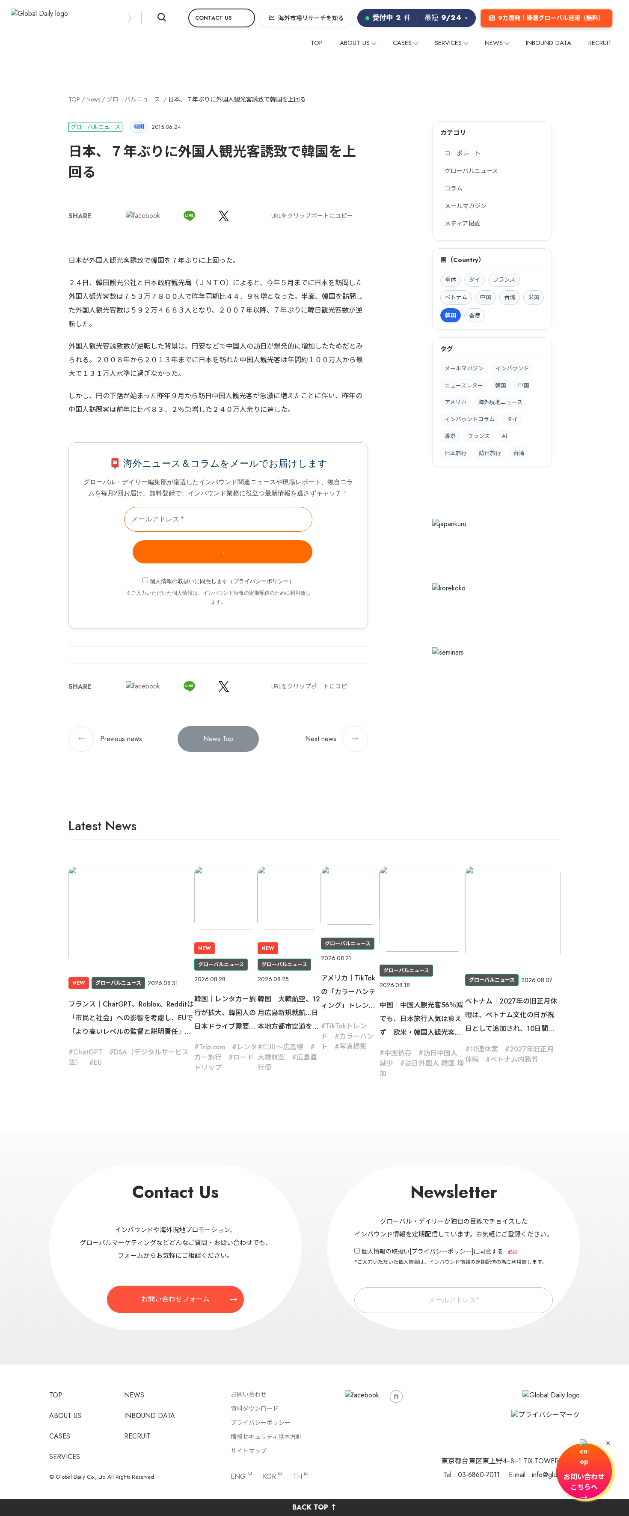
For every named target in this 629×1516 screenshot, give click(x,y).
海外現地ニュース (500, 402)
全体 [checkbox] (450, 280)
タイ (512, 419)
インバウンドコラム (470, 419)
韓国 (500, 385)
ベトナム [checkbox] (456, 297)
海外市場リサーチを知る (311, 18)
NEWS (494, 43)
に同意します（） (222, 581)
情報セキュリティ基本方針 (266, 1437)
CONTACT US (213, 18)
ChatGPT (87, 1052)
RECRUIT (600, 43)
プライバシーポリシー (261, 581)
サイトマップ (249, 1451)
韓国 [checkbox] (450, 315)
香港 (450, 436)
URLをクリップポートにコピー (312, 215)
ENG (238, 1476)
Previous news (110, 739)
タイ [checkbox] (474, 280)
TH (297, 1476)
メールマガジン (466, 206)
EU (98, 1062)
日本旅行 (456, 453)
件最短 (420, 18)
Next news (332, 739)
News (93, 99)
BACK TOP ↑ (314, 1507)
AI (504, 436)
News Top (218, 739)
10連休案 (484, 1049)
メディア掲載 (462, 223)
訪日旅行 (490, 453)
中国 (523, 385)
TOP (317, 43)
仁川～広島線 (282, 1047)
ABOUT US (355, 43)
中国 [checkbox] (485, 297)
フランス (479, 436)
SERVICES (448, 43)
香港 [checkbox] (474, 315)
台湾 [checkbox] (509, 297)
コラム (454, 188)
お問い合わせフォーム (175, 1299)
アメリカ (455, 402)
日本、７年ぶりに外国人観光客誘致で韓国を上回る (237, 99)
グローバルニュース (133, 99)
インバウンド (512, 368)
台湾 (518, 453)
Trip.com (212, 1047)
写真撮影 (353, 1046)
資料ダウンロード (255, 1408)
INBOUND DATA (548, 43)
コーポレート (463, 153)
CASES (402, 43)
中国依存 (398, 1053)
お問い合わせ (249, 1394)
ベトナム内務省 (514, 1059)
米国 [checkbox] (533, 297)
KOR (269, 1476)
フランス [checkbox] (504, 280)
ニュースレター (464, 385)
